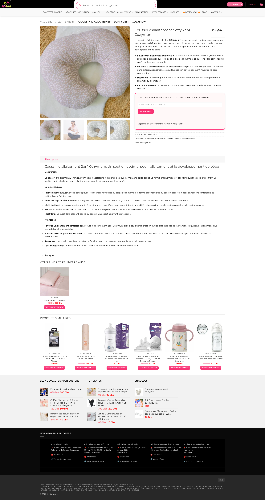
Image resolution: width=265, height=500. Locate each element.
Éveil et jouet (159, 12)
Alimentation (142, 12)
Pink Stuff (134, 490)
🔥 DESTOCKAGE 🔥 (191, 12)
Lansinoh (199, 486)
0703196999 (91, 457)
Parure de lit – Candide (54, 300)
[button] (235, 4)
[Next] (125, 72)
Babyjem (55, 488)
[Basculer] (42, 159)
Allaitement (64, 21)
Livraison (107, 484)
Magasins (215, 12)
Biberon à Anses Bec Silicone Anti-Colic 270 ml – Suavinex (179, 358)
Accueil (46, 21)
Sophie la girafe (79, 490)
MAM (183, 488)
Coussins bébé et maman (184, 139)
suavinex (158, 488)
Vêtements (83, 12)
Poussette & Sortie (52, 12)
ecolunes (175, 488)
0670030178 (58, 455)
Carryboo (65, 490)
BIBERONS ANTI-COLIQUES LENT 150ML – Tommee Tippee (54, 358)
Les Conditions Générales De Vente (57, 484)
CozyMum (146, 143)
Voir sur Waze (158, 459)
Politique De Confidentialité (88, 484)
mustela (191, 488)
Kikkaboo (45, 488)
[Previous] (45, 72)
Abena (208, 486)
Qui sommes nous (158, 486)
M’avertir (145, 111)
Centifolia (217, 486)
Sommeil (96, 12)
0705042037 (191, 457)
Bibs (95, 488)
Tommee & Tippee (116, 488)
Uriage (44, 490)
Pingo (166, 488)
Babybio (179, 486)
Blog (204, 12)
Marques (174, 12)
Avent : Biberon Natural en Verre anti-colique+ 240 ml (211, 357)
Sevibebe (220, 488)
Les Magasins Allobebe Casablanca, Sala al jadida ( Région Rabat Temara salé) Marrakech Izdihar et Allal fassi (95, 486)
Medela (149, 488)
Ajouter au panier (54, 307)
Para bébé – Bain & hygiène (117, 12)
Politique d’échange (123, 484)
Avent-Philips (66, 488)
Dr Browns (53, 490)
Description (51, 159)
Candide (210, 488)
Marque (49, 255)
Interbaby (79, 488)
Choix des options (116, 368)
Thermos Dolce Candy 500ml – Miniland (85, 357)
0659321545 (157, 455)
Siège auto (71, 12)
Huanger (129, 488)
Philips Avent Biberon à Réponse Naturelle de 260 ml (116, 358)
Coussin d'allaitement (164, 139)
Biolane (102, 490)
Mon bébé (140, 488)
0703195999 (124, 457)
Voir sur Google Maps (62, 459)
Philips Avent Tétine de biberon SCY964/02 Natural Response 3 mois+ (148, 358)
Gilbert (88, 488)
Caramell (93, 490)
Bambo (171, 486)
